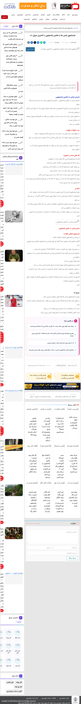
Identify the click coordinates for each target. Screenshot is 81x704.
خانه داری (28, 15)
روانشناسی (54, 19)
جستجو (4, 17)
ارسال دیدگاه (72, 558)
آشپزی (48, 15)
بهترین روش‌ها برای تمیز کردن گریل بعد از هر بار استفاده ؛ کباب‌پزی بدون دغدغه (53, 334)
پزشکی (47, 19)
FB (38, 42)
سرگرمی (41, 19)
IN (31, 42)
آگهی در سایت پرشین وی (14, 691)
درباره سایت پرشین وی (32, 698)
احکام (63, 15)
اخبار (68, 15)
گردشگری (34, 19)
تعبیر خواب (27, 19)
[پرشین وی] (69, 6)
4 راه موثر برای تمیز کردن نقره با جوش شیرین (60, 343)
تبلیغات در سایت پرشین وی (49, 698)
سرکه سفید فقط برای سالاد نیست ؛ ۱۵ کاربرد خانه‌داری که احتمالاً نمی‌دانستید (52, 326)
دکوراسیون (20, 15)
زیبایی (13, 15)
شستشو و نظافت (61, 365)
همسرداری (35, 15)
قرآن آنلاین (10, 682)
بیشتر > (6, 26)
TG (44, 42)
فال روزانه (19, 682)
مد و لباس (62, 19)
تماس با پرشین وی (64, 698)
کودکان (43, 15)
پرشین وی (75, 15)
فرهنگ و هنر (56, 15)
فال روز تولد (18, 687)
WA (41, 42)
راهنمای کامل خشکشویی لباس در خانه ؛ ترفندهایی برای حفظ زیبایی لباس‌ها (51, 350)
